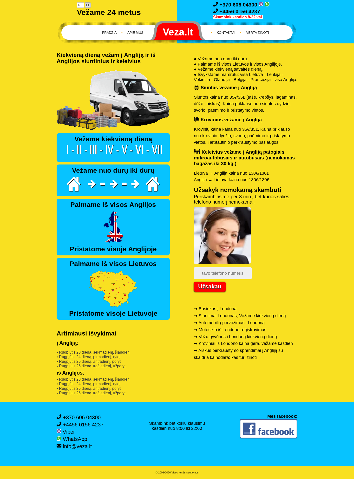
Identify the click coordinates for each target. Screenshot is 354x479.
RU (80, 5)
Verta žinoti (257, 32)
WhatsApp (74, 439)
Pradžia (109, 32)
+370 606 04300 (238, 5)
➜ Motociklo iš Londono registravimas (230, 329)
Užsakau (209, 286)
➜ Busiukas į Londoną (215, 308)
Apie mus (135, 32)
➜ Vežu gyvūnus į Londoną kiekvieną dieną (235, 336)
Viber (68, 432)
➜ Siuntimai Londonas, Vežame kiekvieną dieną (240, 315)
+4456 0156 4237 (239, 11)
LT (87, 5)
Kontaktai (226, 32)
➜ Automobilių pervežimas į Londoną (229, 322)
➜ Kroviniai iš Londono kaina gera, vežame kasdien (243, 343)
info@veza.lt (76, 446)
